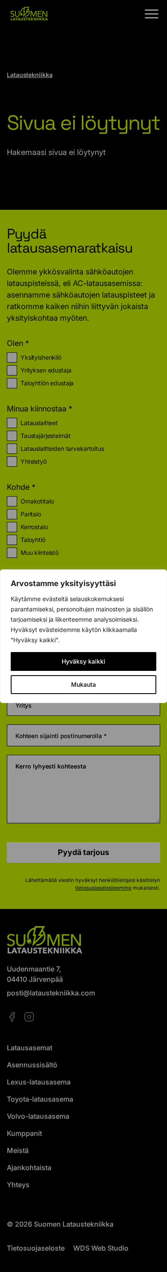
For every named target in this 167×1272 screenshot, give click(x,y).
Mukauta (83, 684)
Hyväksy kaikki (83, 661)
